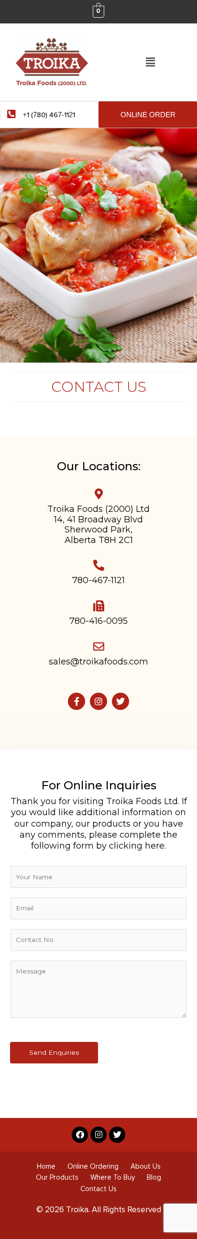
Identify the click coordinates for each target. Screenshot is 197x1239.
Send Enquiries (54, 1052)
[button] (150, 62)
